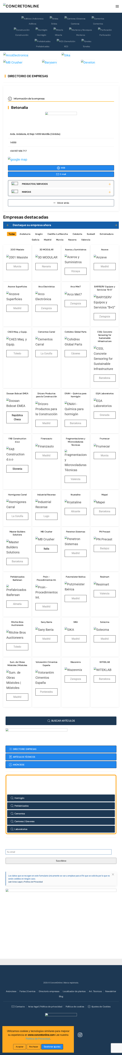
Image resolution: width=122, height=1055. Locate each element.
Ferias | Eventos (27, 991)
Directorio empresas (49, 991)
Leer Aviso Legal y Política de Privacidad (25, 882)
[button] (117, 6)
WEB (63, 167)
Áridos (54, 23)
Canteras (75, 23)
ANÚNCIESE (18, 764)
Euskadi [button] (91, 234)
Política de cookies (75, 1006)
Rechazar (33, 1046)
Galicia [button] (35, 239)
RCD (66, 46)
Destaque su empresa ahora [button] (32, 225)
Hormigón (41, 35)
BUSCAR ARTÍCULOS (63, 720)
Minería (58, 35)
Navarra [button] (72, 239)
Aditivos (32, 23)
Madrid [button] (47, 239)
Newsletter (110, 991)
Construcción (21, 35)
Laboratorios (20, 829)
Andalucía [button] (25, 234)
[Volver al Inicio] (27, 6)
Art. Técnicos (95, 991)
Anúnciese (11, 991)
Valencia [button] (85, 239)
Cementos (98, 23)
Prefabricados (42, 46)
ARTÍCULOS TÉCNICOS (24, 756)
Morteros (80, 35)
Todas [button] (12, 234)
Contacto (20, 1006)
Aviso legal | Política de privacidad (45, 1006)
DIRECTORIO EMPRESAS (24, 749)
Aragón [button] (39, 234)
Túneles (86, 46)
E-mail (63, 174)
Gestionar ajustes (52, 1046)
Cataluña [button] (77, 234)
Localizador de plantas (74, 991)
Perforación (105, 35)
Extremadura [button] (106, 234)
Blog (61, 996)
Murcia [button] (59, 239)
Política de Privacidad (38, 1038)
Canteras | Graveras (24, 821)
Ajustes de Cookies (100, 1006)
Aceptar (19, 1046)
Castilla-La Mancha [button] (57, 234)
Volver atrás (63, 202)
